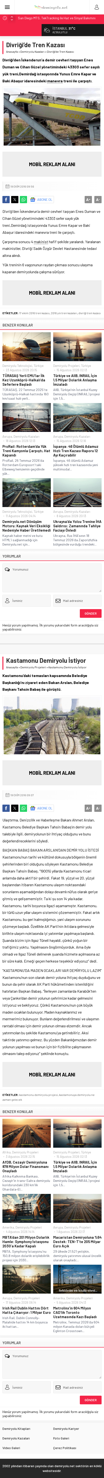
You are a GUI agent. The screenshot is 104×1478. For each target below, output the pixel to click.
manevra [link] (55, 80)
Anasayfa (12, 51)
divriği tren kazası (89, 313)
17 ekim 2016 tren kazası (34, 313)
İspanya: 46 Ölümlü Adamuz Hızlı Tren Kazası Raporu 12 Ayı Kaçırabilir (75, 450)
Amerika (8, 1227)
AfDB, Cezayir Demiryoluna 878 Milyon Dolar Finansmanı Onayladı (25, 1166)
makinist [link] (41, 241)
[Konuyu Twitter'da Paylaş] (14, 199)
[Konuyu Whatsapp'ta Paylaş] (23, 199)
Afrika (6, 1152)
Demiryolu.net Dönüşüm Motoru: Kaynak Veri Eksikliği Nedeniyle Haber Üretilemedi (26, 525)
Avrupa (7, 436)
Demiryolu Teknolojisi (17, 366)
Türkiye (39, 366)
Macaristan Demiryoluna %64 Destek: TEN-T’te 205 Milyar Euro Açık (77, 1241)
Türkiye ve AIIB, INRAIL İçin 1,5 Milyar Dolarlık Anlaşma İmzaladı (75, 379)
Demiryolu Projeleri (66, 366)
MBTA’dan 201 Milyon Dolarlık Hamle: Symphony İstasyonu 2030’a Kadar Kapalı (25, 1241)
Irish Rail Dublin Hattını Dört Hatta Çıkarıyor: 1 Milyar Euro (26, 1310)
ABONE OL (44, 199)
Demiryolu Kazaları (32, 51)
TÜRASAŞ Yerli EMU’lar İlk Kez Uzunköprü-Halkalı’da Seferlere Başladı (23, 379)
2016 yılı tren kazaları (64, 313)
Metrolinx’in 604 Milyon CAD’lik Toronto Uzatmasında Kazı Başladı (75, 1312)
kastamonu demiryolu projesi (38, 1094)
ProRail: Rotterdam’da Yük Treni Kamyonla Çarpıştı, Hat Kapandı (26, 450)
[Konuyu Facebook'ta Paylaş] (6, 199)
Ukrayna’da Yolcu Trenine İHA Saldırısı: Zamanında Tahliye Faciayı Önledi (77, 525)
